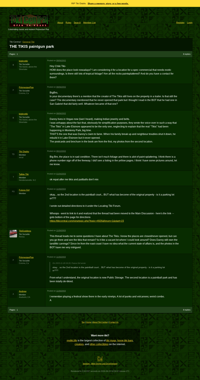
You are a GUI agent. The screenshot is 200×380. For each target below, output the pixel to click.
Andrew (22, 291)
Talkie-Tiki (24, 174)
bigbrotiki (23, 61)
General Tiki (28, 42)
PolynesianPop (26, 87)
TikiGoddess (25, 231)
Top (83, 322)
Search (77, 22)
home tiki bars (125, 340)
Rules (68, 22)
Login (189, 22)
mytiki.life (72, 340)
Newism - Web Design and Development (100, 364)
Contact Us (113, 322)
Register (180, 22)
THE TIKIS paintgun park (32, 46)
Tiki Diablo (24, 151)
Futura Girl (24, 190)
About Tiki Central (100, 322)
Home (88, 322)
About (60, 22)
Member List (89, 22)
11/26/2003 (61, 189)
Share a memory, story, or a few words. (108, 3)
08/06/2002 (61, 60)
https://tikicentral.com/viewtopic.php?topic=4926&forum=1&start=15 (87, 221)
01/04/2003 (61, 174)
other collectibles (99, 344)
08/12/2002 (61, 151)
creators (79, 344)
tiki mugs (111, 340)
